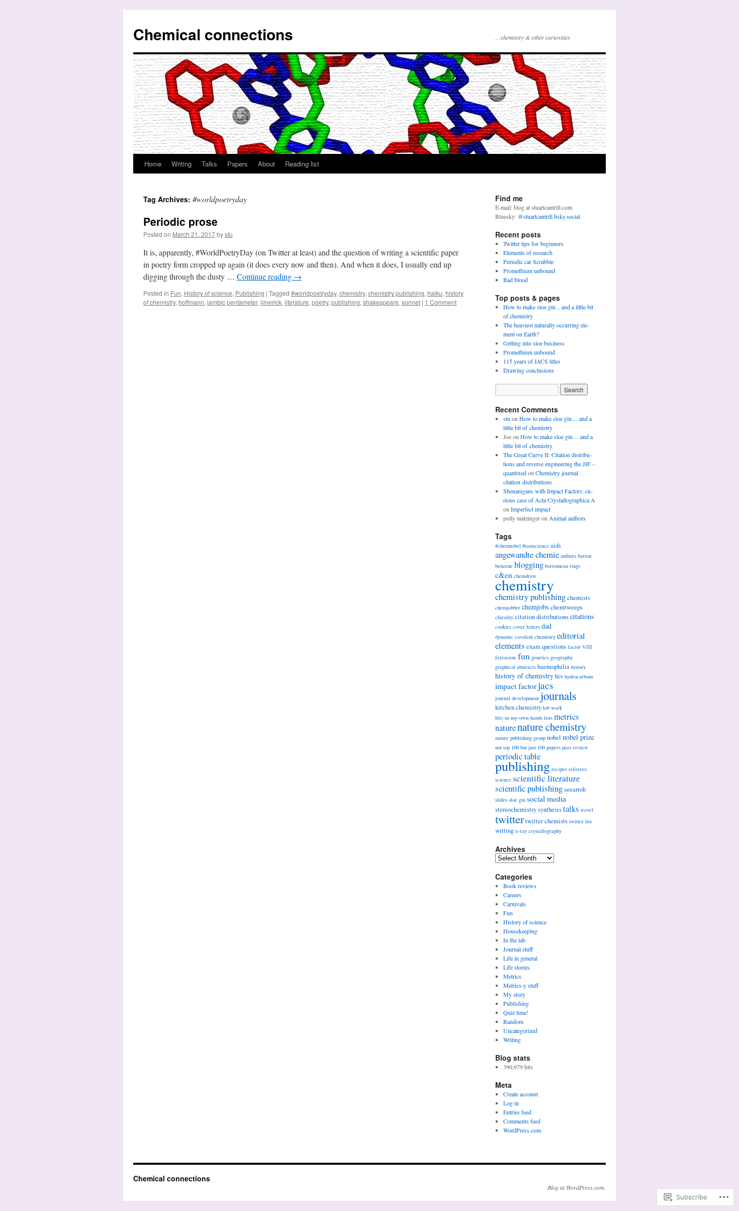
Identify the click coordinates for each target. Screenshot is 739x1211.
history (578, 666)
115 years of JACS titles (532, 361)
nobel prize (578, 737)
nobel (554, 737)
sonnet (411, 302)
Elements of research (527, 252)
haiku (434, 293)
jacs (545, 685)
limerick (271, 302)
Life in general (520, 958)
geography (561, 657)
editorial (571, 635)
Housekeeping (520, 931)
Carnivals (514, 904)
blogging (528, 564)
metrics (566, 716)
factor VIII (580, 646)
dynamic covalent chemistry (525, 636)
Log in (511, 1103)
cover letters (526, 626)
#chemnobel (508, 545)
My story (514, 994)
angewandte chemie (527, 554)
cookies (503, 626)
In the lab (514, 940)
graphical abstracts (515, 666)
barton (584, 555)
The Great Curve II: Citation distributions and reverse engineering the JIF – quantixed (549, 464)
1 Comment (440, 302)
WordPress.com (522, 1130)
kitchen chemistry (518, 707)
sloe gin (517, 799)
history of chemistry (524, 675)
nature (505, 727)
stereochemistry (515, 809)
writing (504, 830)
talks (571, 808)
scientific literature (546, 778)
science (503, 779)
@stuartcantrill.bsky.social (549, 216)
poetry (320, 302)
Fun (175, 293)
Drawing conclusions (528, 370)
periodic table (517, 756)
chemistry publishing (396, 293)
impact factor (515, 686)
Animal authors (567, 518)
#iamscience (535, 545)
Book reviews (519, 886)
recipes (559, 768)
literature (297, 302)
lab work (552, 707)
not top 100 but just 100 (520, 747)
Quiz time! (515, 1012)
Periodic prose (180, 221)
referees (578, 768)
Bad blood (515, 280)
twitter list (580, 821)
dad (546, 626)
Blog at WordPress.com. (576, 1187)
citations (582, 616)
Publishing (249, 293)
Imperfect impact (530, 509)
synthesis (550, 809)
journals (558, 695)
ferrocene (505, 657)
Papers (237, 163)
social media (546, 799)
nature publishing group (520, 737)
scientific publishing (529, 788)
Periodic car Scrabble (528, 261)
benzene (504, 565)
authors (568, 555)
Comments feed (521, 1121)
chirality (504, 617)
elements (510, 645)
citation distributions (542, 617)
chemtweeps (566, 607)
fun (524, 656)
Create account (520, 1094)
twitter (509, 818)
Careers (512, 895)
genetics (540, 657)
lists (548, 717)
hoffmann (191, 302)
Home (152, 163)
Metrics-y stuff (520, 985)
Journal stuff (518, 949)
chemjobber (507, 607)
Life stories (516, 967)
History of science (208, 293)
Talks (209, 163)
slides (501, 799)
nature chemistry (551, 727)
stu (229, 234)
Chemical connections (213, 34)
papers (553, 747)
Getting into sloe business (534, 343)
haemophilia (553, 666)
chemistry (352, 293)
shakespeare (381, 302)
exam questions (546, 646)
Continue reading (269, 276)
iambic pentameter (232, 302)
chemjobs (535, 607)
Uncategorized (520, 1030)
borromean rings (562, 565)
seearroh (575, 789)
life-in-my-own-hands (518, 717)
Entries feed (517, 1112)
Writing (181, 163)
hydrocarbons (579, 676)
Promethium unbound (529, 271)
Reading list (302, 163)
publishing (345, 302)
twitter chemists (546, 821)
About (266, 163)
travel (587, 809)
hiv (559, 676)
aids (555, 545)
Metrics (512, 976)
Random (513, 1021)
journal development (517, 698)
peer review (575, 747)
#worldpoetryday (313, 293)
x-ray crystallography (538, 830)
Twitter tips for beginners (533, 243)
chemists (578, 597)
